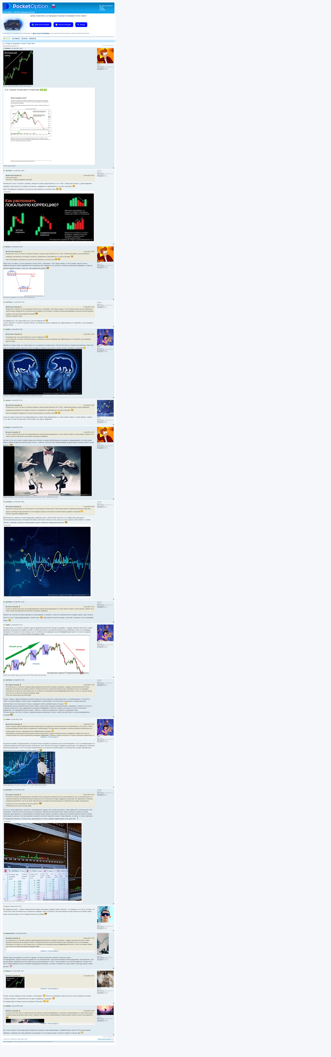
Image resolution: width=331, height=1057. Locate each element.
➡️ (32, 38)
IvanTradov (10, 251)
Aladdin (9, 938)
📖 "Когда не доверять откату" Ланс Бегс (18, 43)
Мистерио (10, 175)
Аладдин (10, 506)
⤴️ (16, 38)
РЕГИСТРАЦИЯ (64, 25)
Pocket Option (6, 1041)
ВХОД (82, 25)
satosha (9, 432)
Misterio (9, 975)
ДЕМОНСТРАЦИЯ (41, 25)
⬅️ (24, 38)
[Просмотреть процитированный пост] (21, 175)
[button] (5, 90)
